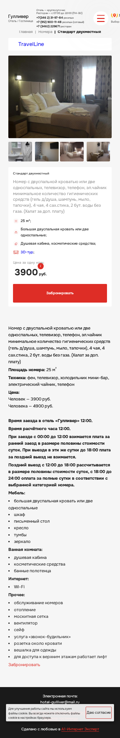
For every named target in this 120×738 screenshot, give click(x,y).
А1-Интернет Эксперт (80, 729)
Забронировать (60, 293)
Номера (45, 32)
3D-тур (27, 252)
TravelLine (31, 44)
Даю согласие (99, 712)
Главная (26, 32)
